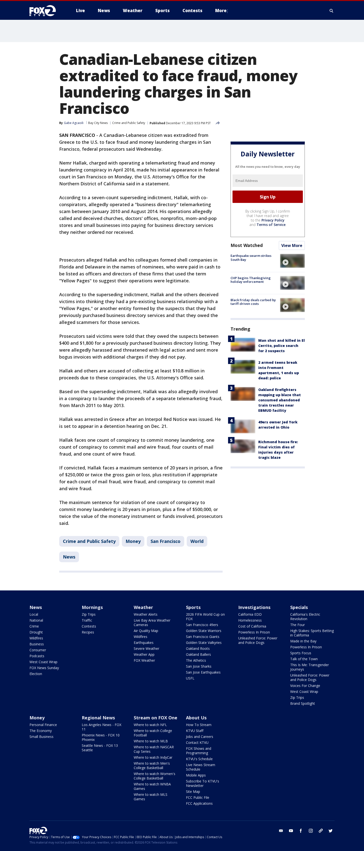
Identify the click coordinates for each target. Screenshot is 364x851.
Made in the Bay (303, 641)
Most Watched (247, 245)
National (36, 620)
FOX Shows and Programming (198, 750)
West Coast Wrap (43, 661)
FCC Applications (199, 803)
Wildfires (36, 638)
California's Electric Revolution (305, 616)
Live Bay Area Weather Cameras (152, 622)
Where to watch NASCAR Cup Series (154, 749)
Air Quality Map (146, 630)
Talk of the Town (304, 658)
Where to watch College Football (153, 732)
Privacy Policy (273, 220)
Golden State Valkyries (204, 642)
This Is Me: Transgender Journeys (309, 667)
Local (33, 614)
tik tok (321, 831)
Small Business (41, 736)
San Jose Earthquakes (203, 672)
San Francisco (166, 541)
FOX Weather (144, 660)
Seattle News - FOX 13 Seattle (100, 747)
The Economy (40, 730)
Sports (193, 607)
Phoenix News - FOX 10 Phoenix (101, 737)
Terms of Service (271, 224)
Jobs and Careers (199, 736)
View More (291, 245)
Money (133, 541)
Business (36, 644)
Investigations (254, 607)
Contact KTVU (197, 742)
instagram (311, 831)
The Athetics (196, 660)
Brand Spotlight (302, 703)
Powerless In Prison (254, 632)
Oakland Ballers (198, 654)
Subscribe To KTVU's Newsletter (202, 783)
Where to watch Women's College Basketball (154, 775)
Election (35, 673)
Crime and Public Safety (128, 123)
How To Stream (198, 724)
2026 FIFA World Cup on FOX (205, 616)
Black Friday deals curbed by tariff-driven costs (253, 301)
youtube (291, 831)
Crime (34, 626)
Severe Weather (146, 648)
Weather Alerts (145, 614)
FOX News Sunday (44, 667)
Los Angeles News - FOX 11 (101, 726)
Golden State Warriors (203, 630)
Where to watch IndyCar (153, 757)
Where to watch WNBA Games (152, 786)
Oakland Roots (198, 648)
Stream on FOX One (155, 718)
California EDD (250, 614)
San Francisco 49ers (202, 624)
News (69, 557)
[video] (292, 261)
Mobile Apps (196, 775)
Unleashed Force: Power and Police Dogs (257, 640)
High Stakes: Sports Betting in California (312, 632)
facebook (301, 831)
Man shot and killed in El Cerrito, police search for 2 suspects (281, 345)
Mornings (92, 607)
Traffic (87, 620)
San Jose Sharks (198, 666)
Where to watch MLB (151, 741)
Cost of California (252, 626)
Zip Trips (89, 614)
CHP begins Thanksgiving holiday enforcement (251, 279)
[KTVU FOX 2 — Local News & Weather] (45, 11)
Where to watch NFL (150, 724)
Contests (89, 626)
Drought (36, 632)
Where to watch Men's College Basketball (152, 765)
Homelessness (250, 620)
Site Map (193, 791)
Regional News (98, 718)
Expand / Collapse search (332, 10)
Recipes (88, 632)
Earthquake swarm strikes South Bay (251, 257)
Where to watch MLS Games (150, 796)
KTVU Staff (194, 730)
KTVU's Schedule (199, 758)
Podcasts (36, 656)
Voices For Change (305, 685)
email (281, 831)
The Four (297, 624)
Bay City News (98, 123)
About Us (196, 718)
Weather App (144, 654)
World (197, 541)
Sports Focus (300, 653)
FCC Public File (197, 797)
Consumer (37, 650)
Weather (143, 607)
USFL (190, 678)
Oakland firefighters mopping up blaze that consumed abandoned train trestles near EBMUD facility (279, 400)
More (221, 10)
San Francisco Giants (202, 636)
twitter (331, 831)
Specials (299, 607)
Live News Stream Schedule (200, 767)
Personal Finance (43, 724)
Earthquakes (144, 642)
